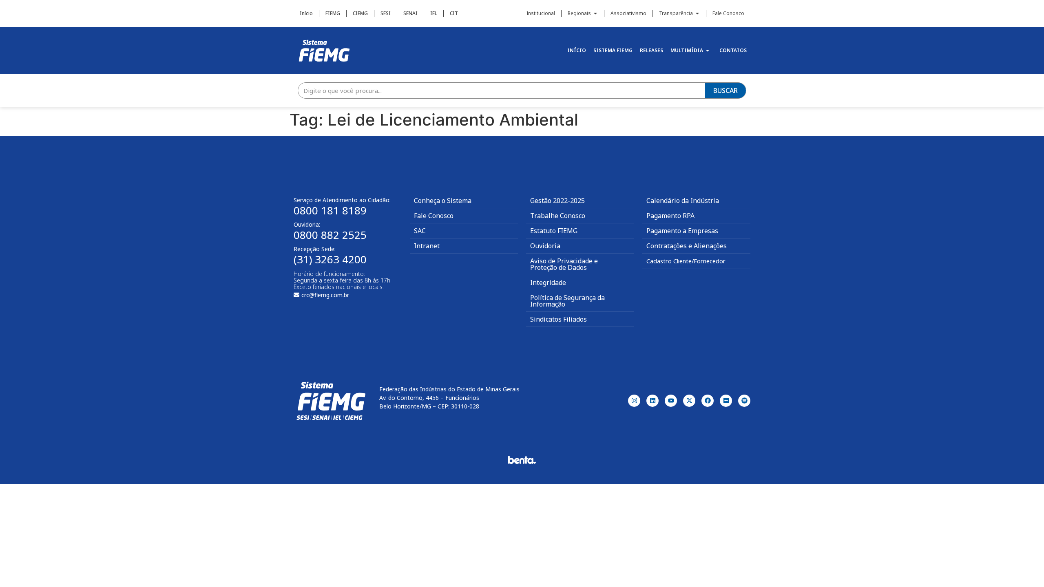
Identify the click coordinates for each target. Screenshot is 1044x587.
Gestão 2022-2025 (557, 200)
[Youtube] (671, 401)
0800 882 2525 (330, 234)
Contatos (733, 50)
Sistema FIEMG (613, 50)
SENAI (410, 13)
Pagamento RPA (670, 215)
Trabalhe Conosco (557, 215)
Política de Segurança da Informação (567, 301)
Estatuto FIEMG (553, 230)
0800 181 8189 (330, 210)
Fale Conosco (728, 13)
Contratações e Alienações (686, 245)
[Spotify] (744, 401)
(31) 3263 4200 (330, 259)
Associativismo (628, 13)
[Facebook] (707, 401)
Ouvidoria (545, 245)
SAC (420, 230)
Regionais (579, 13)
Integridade (548, 282)
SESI (385, 13)
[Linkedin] (652, 401)
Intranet (427, 245)
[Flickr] (726, 401)
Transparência (676, 13)
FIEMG (332, 13)
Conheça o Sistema (442, 200)
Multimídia (686, 50)
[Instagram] (634, 401)
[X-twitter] (689, 401)
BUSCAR (725, 90)
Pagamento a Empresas (682, 230)
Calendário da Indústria (682, 200)
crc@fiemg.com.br (325, 295)
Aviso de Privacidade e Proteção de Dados (564, 264)
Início (306, 13)
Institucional (540, 13)
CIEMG (360, 13)
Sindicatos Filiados (558, 319)
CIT (454, 13)
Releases (651, 50)
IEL (433, 13)
